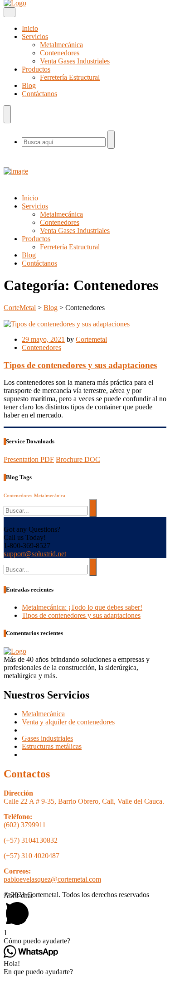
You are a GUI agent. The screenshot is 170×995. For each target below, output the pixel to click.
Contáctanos (39, 93)
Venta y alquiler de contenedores (68, 722)
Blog (29, 85)
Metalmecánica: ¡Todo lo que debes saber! (82, 607)
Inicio (30, 28)
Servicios (35, 36)
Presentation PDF (29, 459)
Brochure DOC (78, 459)
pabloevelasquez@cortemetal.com (52, 879)
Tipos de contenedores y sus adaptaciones (80, 365)
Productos (36, 69)
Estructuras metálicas (52, 746)
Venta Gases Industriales (75, 61)
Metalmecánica (61, 45)
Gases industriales (47, 738)
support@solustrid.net (35, 554)
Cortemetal (91, 339)
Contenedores (59, 53)
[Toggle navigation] (9, 12)
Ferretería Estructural (70, 77)
